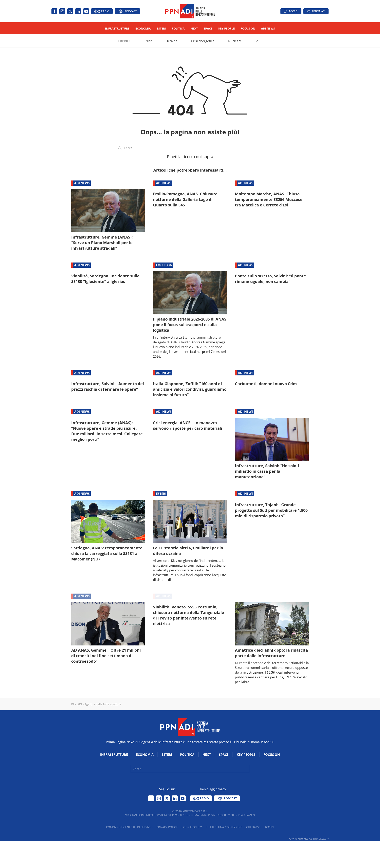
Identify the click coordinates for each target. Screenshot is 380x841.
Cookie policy (191, 827)
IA (257, 41)
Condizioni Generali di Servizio (129, 827)
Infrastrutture (117, 28)
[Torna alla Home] (190, 11)
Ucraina (171, 41)
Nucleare (235, 41)
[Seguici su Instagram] (62, 11)
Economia (143, 28)
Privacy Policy (167, 827)
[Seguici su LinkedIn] (78, 11)
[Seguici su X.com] (70, 11)
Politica (178, 28)
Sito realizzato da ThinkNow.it (309, 839)
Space (208, 28)
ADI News (268, 28)
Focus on (248, 28)
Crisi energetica (202, 41)
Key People (226, 28)
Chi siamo (253, 827)
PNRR (147, 41)
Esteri (161, 28)
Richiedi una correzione (224, 827)
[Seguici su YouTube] (86, 11)
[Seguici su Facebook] (54, 11)
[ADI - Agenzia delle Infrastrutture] (190, 726)
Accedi (293, 11)
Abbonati (318, 11)
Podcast (130, 11)
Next (194, 28)
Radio (104, 11)
